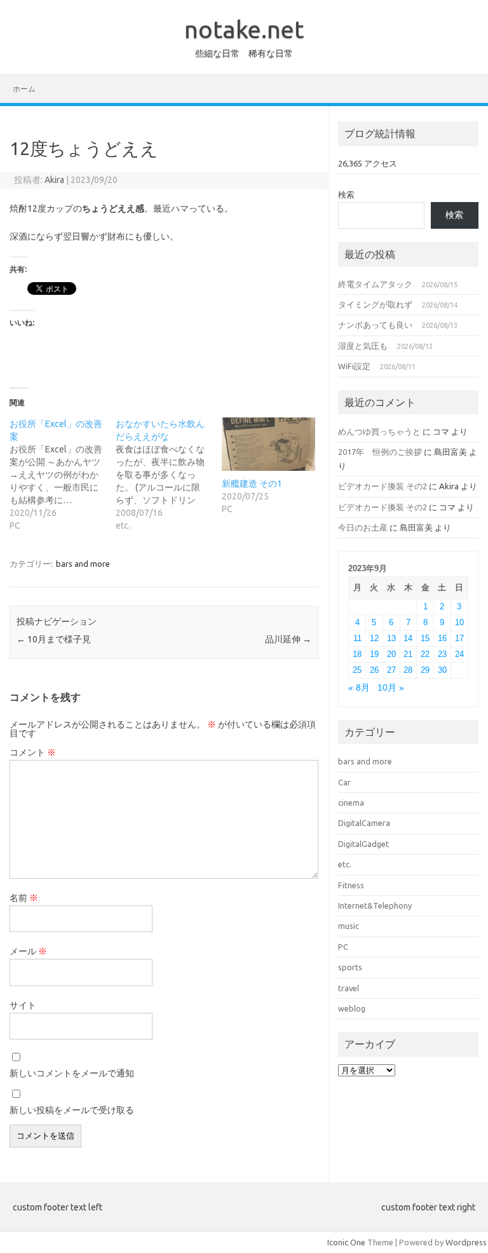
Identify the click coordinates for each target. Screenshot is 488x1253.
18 (357, 654)
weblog (351, 1008)
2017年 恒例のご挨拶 (380, 451)
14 (407, 638)
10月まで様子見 (54, 639)
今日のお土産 (363, 527)
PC (343, 946)
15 (425, 638)
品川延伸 (288, 639)
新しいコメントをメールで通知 (72, 1073)
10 (459, 622)
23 (442, 654)
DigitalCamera (364, 822)
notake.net (244, 29)
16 (442, 638)
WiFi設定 (354, 366)
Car (344, 782)
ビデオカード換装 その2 (382, 486)
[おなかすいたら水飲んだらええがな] (169, 474)
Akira (54, 180)
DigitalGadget (363, 843)
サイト (23, 1005)
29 (425, 670)
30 (442, 670)
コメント (33, 752)
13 (391, 638)
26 (374, 670)
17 (459, 638)
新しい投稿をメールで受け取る (72, 1110)
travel (348, 988)
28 (407, 670)
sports (350, 967)
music (348, 925)
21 (407, 654)
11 (357, 638)
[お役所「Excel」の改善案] (63, 474)
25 (357, 670)
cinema (351, 802)
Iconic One (346, 1242)
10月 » (390, 688)
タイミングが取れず (375, 304)
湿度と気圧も (363, 345)
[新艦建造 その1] (268, 444)
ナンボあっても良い (375, 324)
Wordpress (466, 1242)
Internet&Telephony (375, 905)
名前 (24, 898)
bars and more (83, 563)
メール (28, 951)
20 (391, 654)
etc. (344, 864)
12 (374, 638)
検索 (346, 194)
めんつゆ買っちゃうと (379, 431)
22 (425, 654)
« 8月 (359, 688)
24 (459, 654)
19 (374, 654)
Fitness (351, 885)
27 (391, 670)
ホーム (24, 89)
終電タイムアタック (375, 284)
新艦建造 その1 (252, 483)
